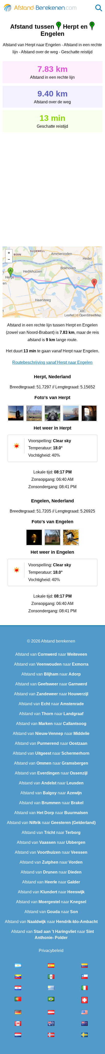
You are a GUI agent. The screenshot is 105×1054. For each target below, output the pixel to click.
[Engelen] (34, 545)
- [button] (9, 259)
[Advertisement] (52, 186)
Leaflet (69, 315)
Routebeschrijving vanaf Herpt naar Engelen (52, 362)
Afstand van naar (51, 654)
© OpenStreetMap (88, 315)
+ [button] (9, 253)
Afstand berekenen (58, 641)
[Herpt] (16, 421)
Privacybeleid (51, 950)
